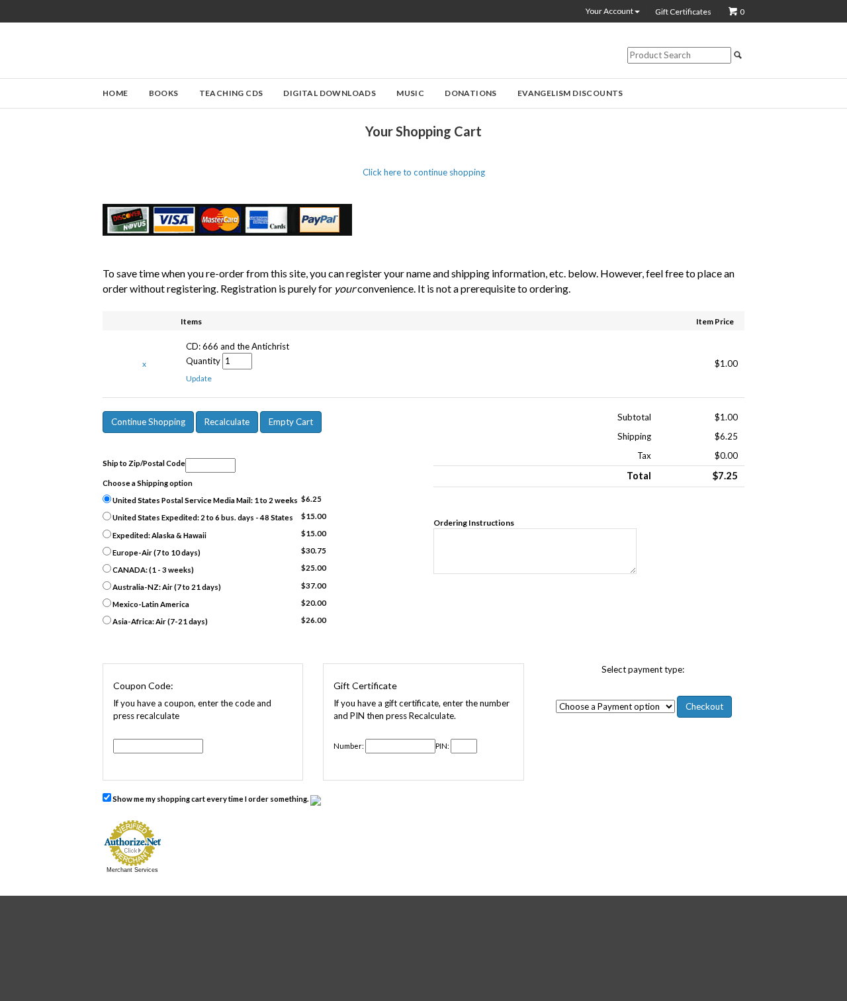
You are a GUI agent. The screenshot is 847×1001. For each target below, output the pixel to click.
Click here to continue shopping (424, 172)
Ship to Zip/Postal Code (144, 463)
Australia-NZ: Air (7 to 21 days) (166, 587)
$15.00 (313, 516)
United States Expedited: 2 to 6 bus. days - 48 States (202, 517)
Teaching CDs (231, 93)
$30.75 (313, 550)
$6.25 (311, 499)
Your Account (610, 11)
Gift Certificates (683, 12)
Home (115, 93)
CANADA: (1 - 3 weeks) (152, 569)
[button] (199, 378)
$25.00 (313, 567)
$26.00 (313, 620)
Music (410, 93)
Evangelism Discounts (570, 93)
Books (164, 93)
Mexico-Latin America (150, 604)
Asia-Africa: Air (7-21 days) (159, 621)
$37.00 (313, 585)
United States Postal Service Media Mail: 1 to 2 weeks (204, 500)
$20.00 (313, 602)
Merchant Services (132, 870)
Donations (471, 93)
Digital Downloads (329, 93)
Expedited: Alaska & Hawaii (158, 535)
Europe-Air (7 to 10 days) (156, 552)
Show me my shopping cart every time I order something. (210, 798)
